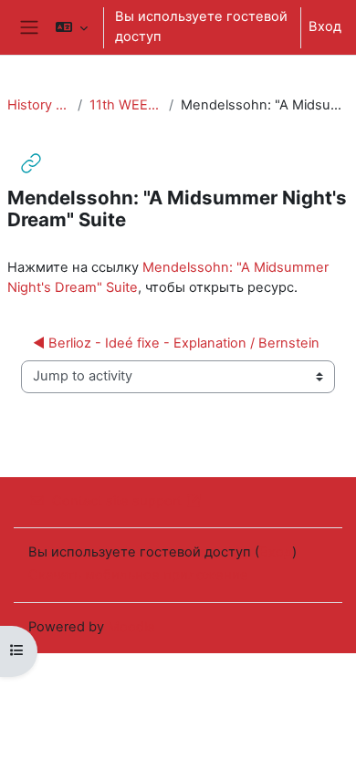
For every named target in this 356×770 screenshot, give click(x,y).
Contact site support (117, 501)
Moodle (131, 627)
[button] (71, 27)
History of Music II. (38, 105)
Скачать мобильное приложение (138, 575)
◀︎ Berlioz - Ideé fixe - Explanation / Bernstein (176, 343)
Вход (325, 26)
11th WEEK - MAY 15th (125, 105)
